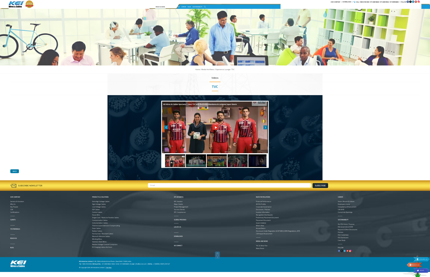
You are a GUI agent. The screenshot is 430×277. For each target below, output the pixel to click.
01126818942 (384, 2)
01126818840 (374, 2)
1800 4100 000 (364, 2)
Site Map (109, 267)
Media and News (207, 69)
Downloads (347, 2)
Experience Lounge (223, 69)
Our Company (335, 2)
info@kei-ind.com (140, 264)
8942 (113, 264)
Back (15, 171)
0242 (117, 264)
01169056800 (394, 2)
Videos (215, 77)
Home (197, 69)
